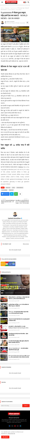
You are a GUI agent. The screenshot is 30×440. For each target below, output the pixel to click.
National (7, 8)
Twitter (12, 194)
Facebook (6, 193)
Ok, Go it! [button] (5, 437)
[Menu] (2, 2)
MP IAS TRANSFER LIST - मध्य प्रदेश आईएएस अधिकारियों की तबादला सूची (18, 349)
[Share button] (20, 194)
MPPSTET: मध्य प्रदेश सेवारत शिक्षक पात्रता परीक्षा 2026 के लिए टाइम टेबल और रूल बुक (18, 312)
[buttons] (9, 426)
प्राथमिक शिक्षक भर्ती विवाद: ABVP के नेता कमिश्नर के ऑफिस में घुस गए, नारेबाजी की (19, 305)
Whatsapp (16, 194)
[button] (24, 2)
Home (2, 8)
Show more (26, 244)
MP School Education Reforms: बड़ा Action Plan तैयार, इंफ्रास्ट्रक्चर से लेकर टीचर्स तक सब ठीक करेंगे (19, 357)
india (13, 187)
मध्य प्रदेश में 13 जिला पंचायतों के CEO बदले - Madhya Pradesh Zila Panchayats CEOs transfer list (18, 328)
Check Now (11, 433)
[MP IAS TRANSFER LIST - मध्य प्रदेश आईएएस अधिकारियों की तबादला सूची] (4, 350)
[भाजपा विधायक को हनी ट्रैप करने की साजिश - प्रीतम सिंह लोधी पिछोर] (4, 335)
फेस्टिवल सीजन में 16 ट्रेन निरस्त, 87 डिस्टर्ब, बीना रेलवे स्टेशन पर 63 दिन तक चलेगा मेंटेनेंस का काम (19, 298)
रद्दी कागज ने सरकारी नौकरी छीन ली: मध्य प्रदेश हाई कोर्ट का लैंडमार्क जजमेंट (19, 319)
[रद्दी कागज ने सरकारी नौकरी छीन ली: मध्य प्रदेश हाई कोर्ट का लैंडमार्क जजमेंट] (4, 321)
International (20, 187)
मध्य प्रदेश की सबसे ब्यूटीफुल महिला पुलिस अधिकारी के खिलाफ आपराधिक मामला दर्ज (19, 341)
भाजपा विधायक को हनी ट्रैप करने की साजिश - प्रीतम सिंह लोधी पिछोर (18, 334)
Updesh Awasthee (14, 218)
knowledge (4, 190)
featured (8, 187)
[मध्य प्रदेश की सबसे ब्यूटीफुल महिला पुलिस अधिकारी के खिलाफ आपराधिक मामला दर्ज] (4, 343)
